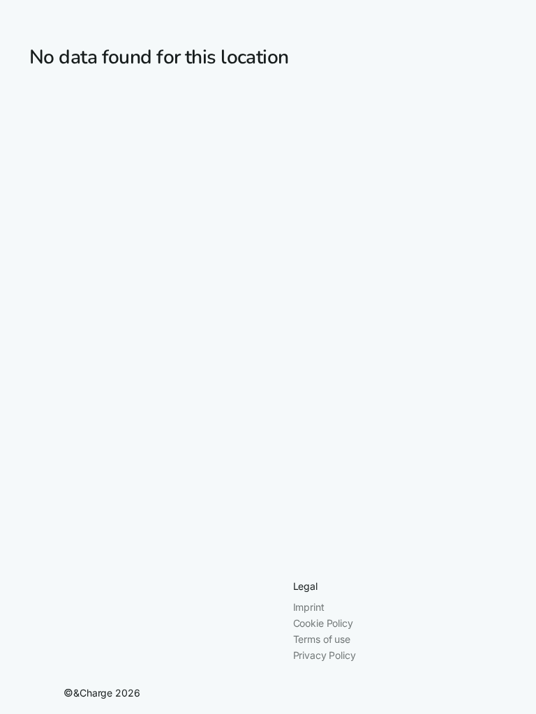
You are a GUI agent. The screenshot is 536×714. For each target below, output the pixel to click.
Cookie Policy (323, 623)
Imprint (309, 607)
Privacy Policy (324, 655)
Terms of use (321, 639)
